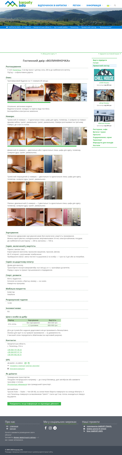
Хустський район (61, 27)
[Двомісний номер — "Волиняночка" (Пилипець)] (16, 164)
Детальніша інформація (17, 384)
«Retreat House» (104, 123)
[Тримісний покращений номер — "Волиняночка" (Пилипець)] (16, 190)
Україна (27, 27)
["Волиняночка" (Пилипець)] (16, 92)
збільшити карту (48, 54)
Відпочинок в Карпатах (52, 5)
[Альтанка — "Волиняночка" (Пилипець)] (35, 92)
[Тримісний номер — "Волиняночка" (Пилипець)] (16, 136)
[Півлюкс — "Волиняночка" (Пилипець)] (16, 217)
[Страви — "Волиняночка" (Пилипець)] (72, 92)
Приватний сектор (88, 27)
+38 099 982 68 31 (14, 354)
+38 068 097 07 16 (14, 352)
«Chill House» (104, 83)
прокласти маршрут (17, 369)
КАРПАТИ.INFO (15, 27)
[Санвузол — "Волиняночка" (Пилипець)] (72, 136)
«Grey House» (104, 103)
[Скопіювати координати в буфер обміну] (29, 363)
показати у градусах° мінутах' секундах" (25, 366)
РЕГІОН (77, 5)
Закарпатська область (42, 27)
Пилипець (74, 27)
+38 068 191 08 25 (14, 350)
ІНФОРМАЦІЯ (93, 5)
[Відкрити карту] (25, 363)
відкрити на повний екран (109, 54)
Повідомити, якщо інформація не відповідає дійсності (34, 403)
